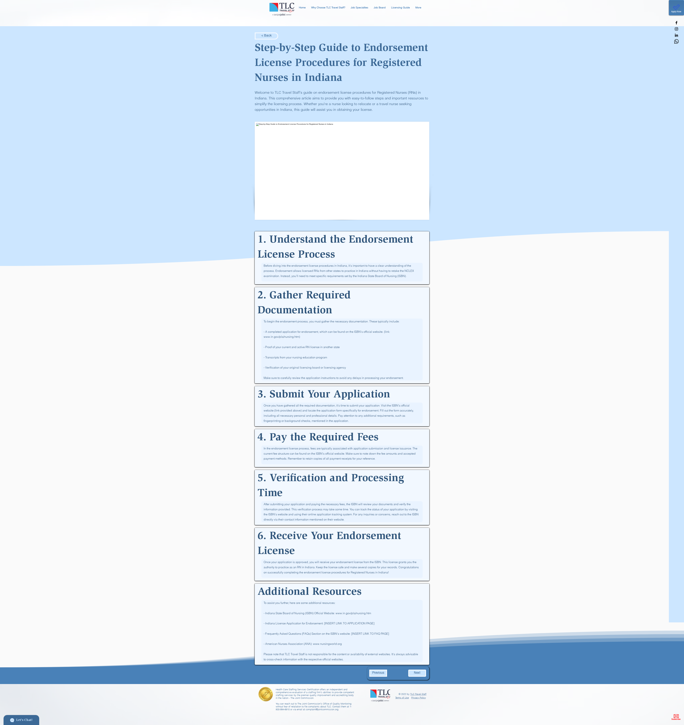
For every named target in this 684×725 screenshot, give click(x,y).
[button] (328, 7)
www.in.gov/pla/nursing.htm (353, 613)
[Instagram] (676, 29)
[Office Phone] (676, 41)
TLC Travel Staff (418, 694)
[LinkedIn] (676, 35)
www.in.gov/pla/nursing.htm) (282, 336)
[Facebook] (676, 22)
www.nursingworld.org (327, 644)
